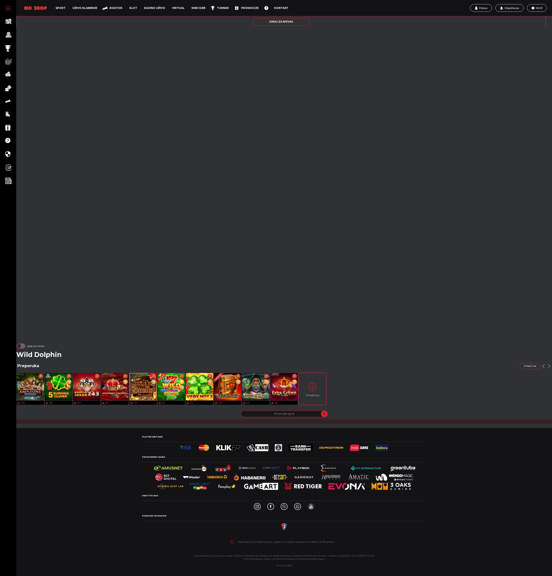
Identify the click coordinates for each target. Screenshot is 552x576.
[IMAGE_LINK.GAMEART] (261, 485)
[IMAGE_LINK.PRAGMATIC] (199, 467)
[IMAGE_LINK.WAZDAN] (191, 476)
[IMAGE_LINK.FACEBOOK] (270, 505)
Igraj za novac (35, 346)
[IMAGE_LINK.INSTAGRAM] (257, 505)
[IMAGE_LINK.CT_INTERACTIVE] (365, 467)
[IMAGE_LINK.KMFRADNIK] (284, 525)
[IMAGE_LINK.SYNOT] (271, 467)
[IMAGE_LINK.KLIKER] (228, 446)
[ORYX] (247, 467)
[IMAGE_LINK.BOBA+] (382, 446)
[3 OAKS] (391, 485)
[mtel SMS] (359, 446)
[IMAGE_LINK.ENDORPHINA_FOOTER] (329, 467)
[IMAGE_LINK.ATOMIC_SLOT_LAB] (170, 485)
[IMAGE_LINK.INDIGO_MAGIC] (394, 476)
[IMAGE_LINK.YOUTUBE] (311, 505)
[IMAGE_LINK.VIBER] (284, 505)
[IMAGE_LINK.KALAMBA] (331, 476)
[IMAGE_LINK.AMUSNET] (168, 467)
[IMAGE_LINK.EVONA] (346, 485)
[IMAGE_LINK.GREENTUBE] (403, 467)
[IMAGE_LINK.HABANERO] (250, 476)
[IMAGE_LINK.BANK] (300, 446)
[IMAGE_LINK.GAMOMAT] (303, 476)
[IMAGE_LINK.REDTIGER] (303, 485)
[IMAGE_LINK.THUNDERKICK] (217, 476)
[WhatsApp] (297, 505)
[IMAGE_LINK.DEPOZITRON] (331, 446)
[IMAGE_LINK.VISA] (186, 446)
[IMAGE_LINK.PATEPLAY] (227, 485)
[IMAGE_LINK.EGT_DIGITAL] (166, 476)
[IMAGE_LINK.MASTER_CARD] (204, 446)
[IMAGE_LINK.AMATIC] (358, 476)
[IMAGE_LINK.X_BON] (278, 446)
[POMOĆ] (266, 8)
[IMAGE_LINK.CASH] (257, 446)
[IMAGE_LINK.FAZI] (223, 467)
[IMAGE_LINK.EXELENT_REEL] (200, 485)
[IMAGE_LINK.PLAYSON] (298, 467)
